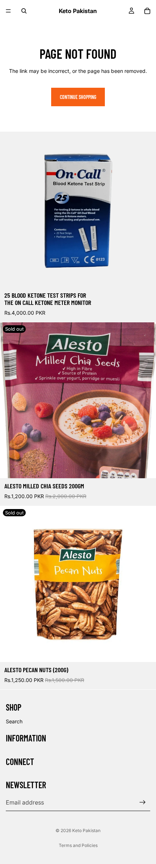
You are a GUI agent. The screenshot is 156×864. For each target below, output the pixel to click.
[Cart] (147, 11)
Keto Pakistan (86, 830)
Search (14, 721)
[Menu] (8, 11)
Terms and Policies (78, 845)
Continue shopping (78, 97)
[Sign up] (142, 802)
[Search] (24, 11)
